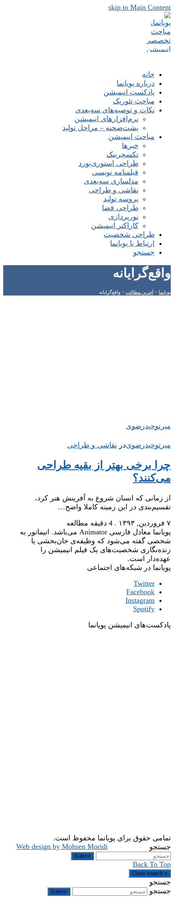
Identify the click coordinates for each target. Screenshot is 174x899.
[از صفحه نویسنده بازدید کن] (167, 436)
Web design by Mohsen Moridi (62, 846)
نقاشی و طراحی (92, 445)
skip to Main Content (139, 7)
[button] (144, 252)
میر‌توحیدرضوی (148, 445)
